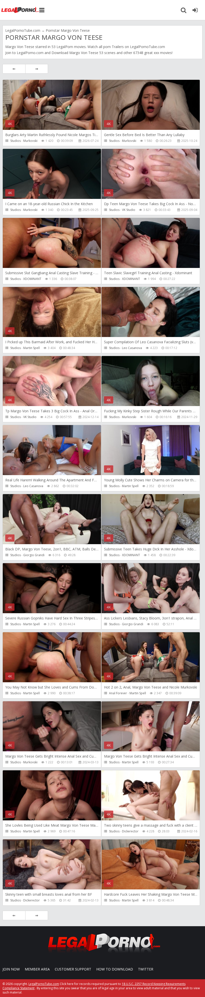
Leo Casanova (132, 348)
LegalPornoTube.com (20, 10)
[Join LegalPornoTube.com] (195, 10)
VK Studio (128, 210)
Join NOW (11, 969)
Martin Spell (31, 348)
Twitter (145, 969)
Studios (15, 141)
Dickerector (130, 831)
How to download (114, 969)
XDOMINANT (32, 279)
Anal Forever (118, 693)
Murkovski (30, 141)
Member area (37, 969)
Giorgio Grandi (33, 555)
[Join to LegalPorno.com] (102, 954)
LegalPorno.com (30, 52)
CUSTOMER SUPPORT (73, 969)
